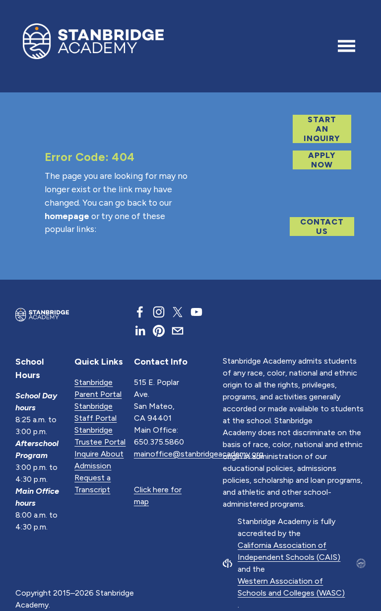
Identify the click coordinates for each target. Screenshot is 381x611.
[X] (178, 312)
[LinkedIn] (140, 331)
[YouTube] (196, 312)
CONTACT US (322, 226)
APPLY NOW (321, 160)
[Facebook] (140, 312)
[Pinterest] (159, 331)
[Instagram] (159, 312)
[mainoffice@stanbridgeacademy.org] (178, 331)
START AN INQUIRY (322, 129)
